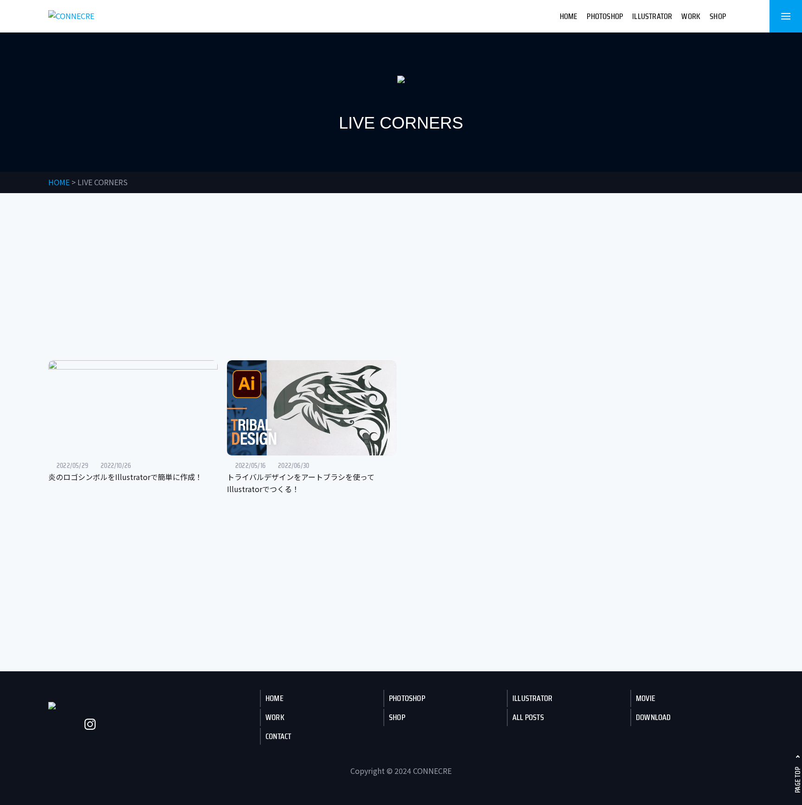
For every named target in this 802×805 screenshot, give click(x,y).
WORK (690, 16)
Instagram (90, 724)
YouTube (69, 724)
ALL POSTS (528, 717)
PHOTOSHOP (605, 16)
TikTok (110, 724)
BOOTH (130, 724)
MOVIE (645, 698)
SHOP (718, 16)
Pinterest (151, 724)
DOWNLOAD (653, 717)
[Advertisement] (401, 277)
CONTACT (278, 736)
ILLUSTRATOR (652, 16)
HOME (569, 16)
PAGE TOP (797, 780)
